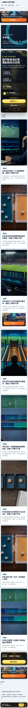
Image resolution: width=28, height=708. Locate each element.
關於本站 (15, 694)
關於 (13, 5)
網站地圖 (20, 694)
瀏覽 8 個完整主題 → (7, 46)
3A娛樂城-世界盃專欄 (7, 2)
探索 (2, 5)
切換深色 (17, 5)
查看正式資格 (14, 661)
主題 (6, 5)
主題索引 (3, 694)
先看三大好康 (14, 105)
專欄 (9, 5)
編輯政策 (9, 694)
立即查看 (21, 704)
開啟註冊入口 (14, 101)
